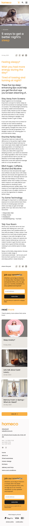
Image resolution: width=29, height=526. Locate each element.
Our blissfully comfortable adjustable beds (14, 158)
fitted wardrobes (7, 458)
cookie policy (19, 522)
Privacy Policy (8, 507)
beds (13, 255)
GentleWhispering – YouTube (12, 219)
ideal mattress (18, 143)
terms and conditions (9, 470)
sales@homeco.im (7, 431)
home (4, 452)
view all (13, 414)
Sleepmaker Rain (8, 213)
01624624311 (5, 429)
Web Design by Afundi (14, 514)
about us (5, 455)
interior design (6, 461)
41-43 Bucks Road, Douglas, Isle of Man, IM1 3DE (14, 436)
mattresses (5, 255)
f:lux (24, 125)
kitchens (4, 464)
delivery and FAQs (8, 467)
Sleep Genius (7, 215)
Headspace (6, 217)
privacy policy (10, 522)
